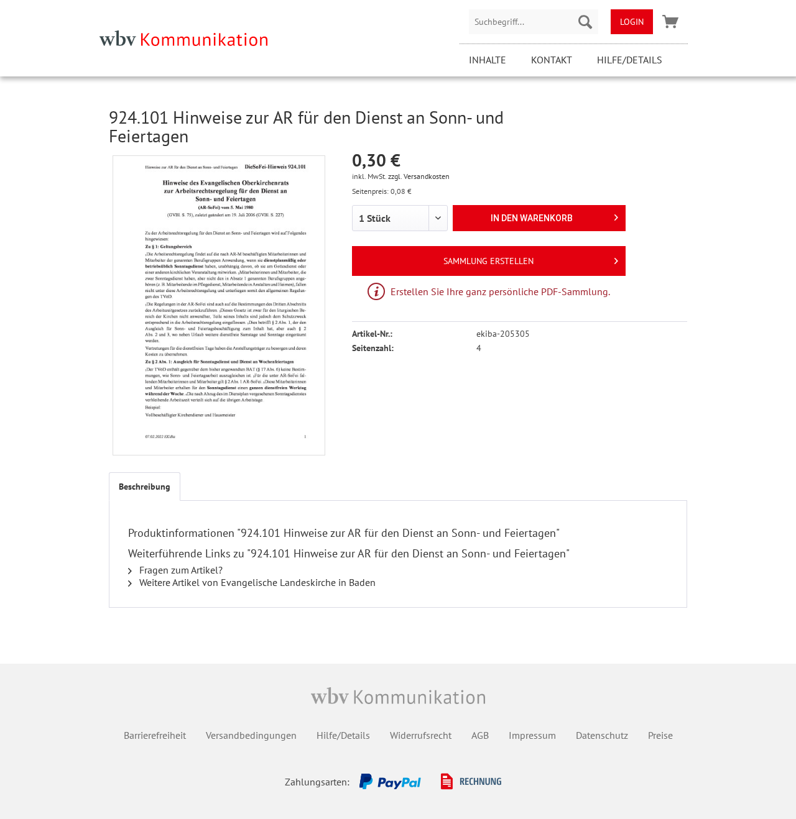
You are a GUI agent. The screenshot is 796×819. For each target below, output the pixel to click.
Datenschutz (602, 735)
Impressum (532, 735)
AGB (480, 735)
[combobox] (533, 21)
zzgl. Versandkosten (419, 176)
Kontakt (551, 59)
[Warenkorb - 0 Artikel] (670, 21)
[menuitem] (533, 21)
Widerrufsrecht (420, 735)
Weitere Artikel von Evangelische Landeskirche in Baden (256, 582)
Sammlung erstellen (488, 261)
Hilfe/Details (629, 59)
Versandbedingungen (251, 735)
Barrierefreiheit (155, 735)
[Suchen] (585, 21)
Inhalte (487, 59)
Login (632, 21)
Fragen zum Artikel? (180, 570)
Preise (660, 735)
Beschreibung (144, 486)
